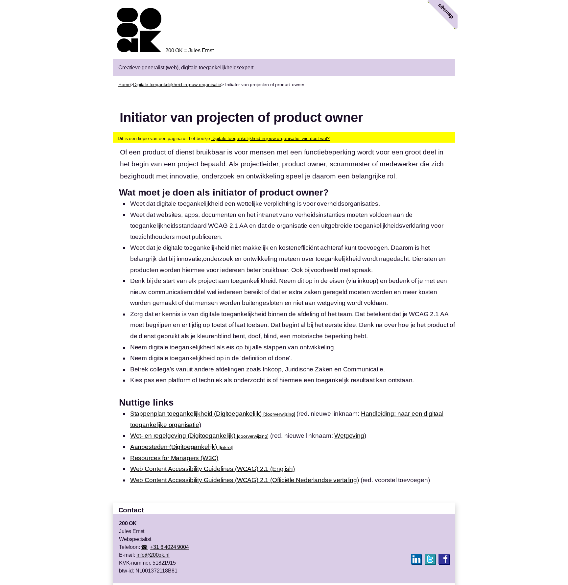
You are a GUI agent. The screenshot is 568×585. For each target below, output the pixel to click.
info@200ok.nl (153, 555)
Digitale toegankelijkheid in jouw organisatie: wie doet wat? (270, 138)
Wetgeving (349, 435)
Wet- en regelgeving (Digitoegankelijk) (199, 435)
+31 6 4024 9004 (169, 547)
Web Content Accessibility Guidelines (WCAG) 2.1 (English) (212, 468)
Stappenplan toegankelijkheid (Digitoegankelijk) (212, 413)
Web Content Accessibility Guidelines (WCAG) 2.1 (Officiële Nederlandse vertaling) (244, 480)
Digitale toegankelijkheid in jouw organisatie (177, 84)
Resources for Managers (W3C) (174, 458)
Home (124, 84)
